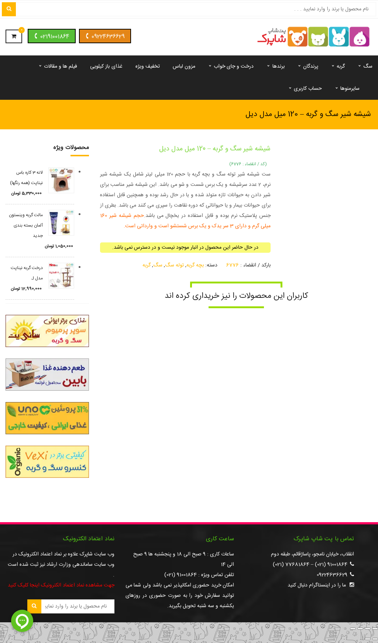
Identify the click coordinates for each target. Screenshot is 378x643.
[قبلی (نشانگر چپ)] (375, 639)
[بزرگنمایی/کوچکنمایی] (375, 628)
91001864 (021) (331, 564)
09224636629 (108, 36)
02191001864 (54, 36)
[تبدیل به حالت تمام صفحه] (368, 628)
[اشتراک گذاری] (360, 628)
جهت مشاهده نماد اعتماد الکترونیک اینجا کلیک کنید (61, 585)
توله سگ (174, 265)
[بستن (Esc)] (353, 628)
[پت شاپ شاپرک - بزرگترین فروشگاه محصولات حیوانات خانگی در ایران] (313, 37)
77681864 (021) (291, 564)
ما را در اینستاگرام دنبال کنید (317, 585)
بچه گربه (195, 265)
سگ (157, 265)
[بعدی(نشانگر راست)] (368, 639)
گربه (146, 265)
